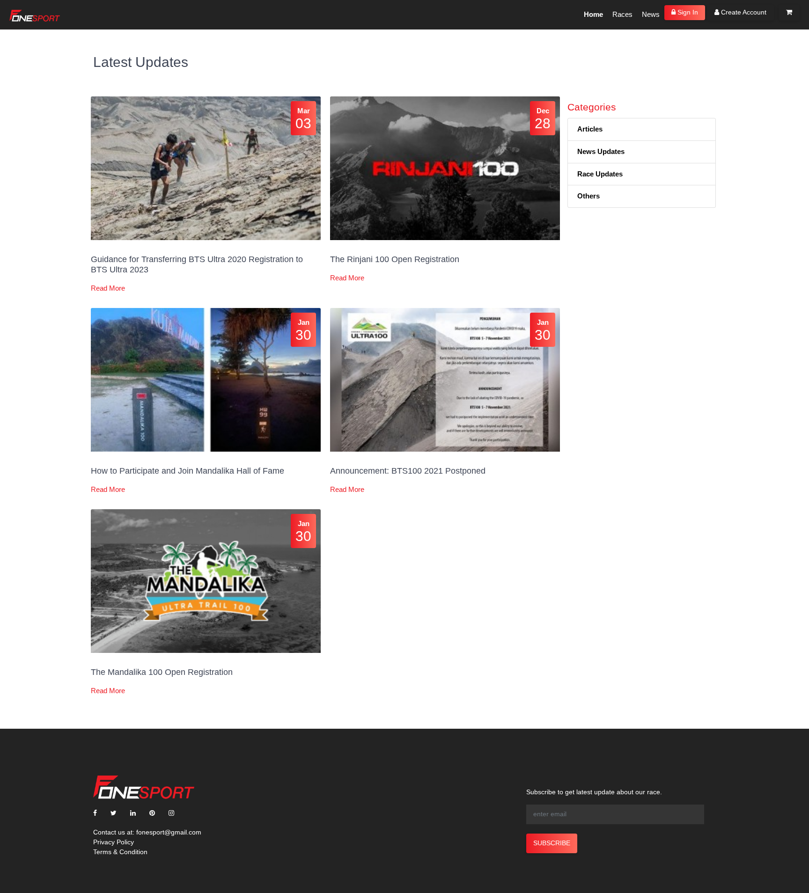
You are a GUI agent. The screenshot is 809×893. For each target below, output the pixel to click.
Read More (108, 288)
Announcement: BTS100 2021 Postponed (407, 471)
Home (593, 14)
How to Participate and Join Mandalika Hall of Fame (187, 471)
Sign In (687, 12)
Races (622, 14)
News (651, 14)
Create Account (742, 12)
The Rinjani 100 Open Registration (394, 259)
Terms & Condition (120, 852)
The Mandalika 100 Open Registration (162, 672)
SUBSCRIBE (551, 843)
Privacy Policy (113, 842)
